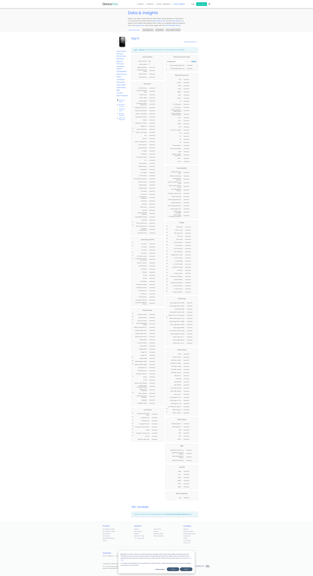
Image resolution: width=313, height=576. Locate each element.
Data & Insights (179, 4)
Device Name (121, 51)
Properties (159, 30)
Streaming (120, 82)
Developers (167, 4)
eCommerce (157, 529)
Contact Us (186, 543)
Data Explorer (177, 21)
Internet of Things (139, 536)
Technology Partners (189, 533)
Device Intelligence (108, 556)
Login (193, 4)
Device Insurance (158, 536)
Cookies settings (160, 569)
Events (185, 538)
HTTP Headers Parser (173, 25)
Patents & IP (186, 536)
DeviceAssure (107, 533)
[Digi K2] (127, 41)
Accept (173, 569)
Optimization (138, 531)
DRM (118, 90)
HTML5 (119, 77)
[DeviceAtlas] (110, 5)
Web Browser (121, 74)
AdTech (136, 529)
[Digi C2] (118, 41)
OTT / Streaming (139, 538)
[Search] (209, 5)
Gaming (155, 531)
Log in (135, 50)
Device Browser (159, 21)
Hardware (120, 59)
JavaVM (119, 93)
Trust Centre (187, 540)
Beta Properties (122, 96)
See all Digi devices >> (191, 42)
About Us (186, 529)
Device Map (106, 536)
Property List (139, 25)
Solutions (150, 4)
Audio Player (121, 88)
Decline (186, 569)
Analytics (136, 533)
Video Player (121, 85)
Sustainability (122, 71)
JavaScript (121, 79)
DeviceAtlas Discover (109, 538)
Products (140, 4)
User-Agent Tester (173, 30)
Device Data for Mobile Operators (177, 514)
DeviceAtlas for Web (109, 529)
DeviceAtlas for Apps (109, 531)
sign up (141, 50)
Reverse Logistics (158, 533)
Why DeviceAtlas (188, 531)
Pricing (158, 4)
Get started (202, 4)
